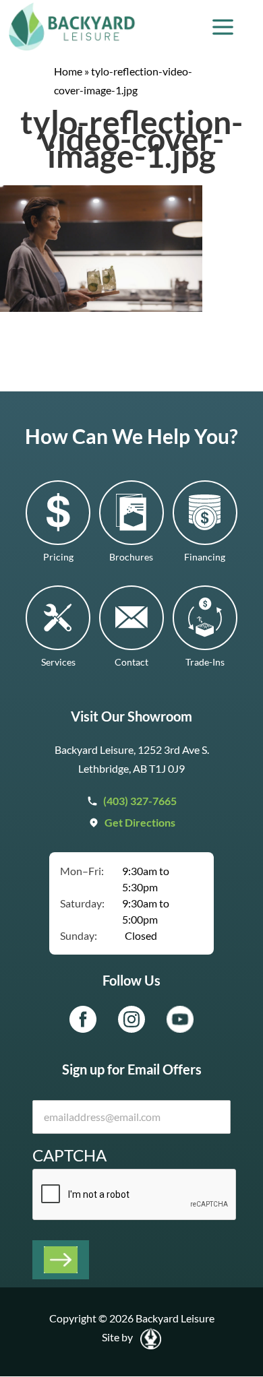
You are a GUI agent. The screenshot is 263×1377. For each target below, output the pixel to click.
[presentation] (134, 1195)
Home (68, 71)
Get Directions (140, 822)
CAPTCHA (69, 1155)
